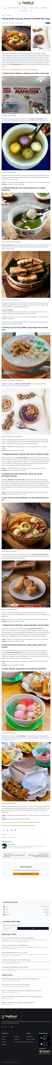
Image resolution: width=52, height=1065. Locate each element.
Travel (3, 15)
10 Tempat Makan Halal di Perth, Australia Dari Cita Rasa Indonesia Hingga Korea (22, 996)
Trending (10, 7)
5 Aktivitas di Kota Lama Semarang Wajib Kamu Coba (15, 945)
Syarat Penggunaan (31, 1039)
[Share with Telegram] (15, 830)
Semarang (8, 15)
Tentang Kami (23, 10)
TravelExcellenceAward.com (20, 1041)
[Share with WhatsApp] (11, 830)
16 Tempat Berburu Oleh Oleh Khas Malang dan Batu (15, 967)
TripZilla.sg (16, 1036)
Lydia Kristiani (11, 844)
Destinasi (16, 7)
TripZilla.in (4, 1039)
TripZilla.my (4, 1041)
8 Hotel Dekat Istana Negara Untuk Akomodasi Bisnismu (16, 984)
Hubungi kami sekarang (26, 873)
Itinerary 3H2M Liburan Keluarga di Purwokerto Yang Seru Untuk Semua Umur (21, 990)
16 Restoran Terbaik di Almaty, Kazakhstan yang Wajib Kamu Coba (18, 1002)
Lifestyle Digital (33, 7)
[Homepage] (5, 8)
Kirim (33, 928)
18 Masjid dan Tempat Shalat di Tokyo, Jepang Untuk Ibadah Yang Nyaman (20, 978)
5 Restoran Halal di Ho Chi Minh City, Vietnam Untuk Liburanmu (18, 938)
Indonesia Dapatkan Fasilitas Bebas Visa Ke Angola (14, 952)
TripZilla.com (4, 1036)
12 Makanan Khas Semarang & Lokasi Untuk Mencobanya (16, 960)
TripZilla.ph (4, 1044)
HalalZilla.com (17, 1039)
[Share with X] (7, 830)
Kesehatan (44, 7)
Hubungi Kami (30, 1036)
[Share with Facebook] (4, 830)
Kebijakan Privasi (30, 1041)
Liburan (24, 7)
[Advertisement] (26, 889)
